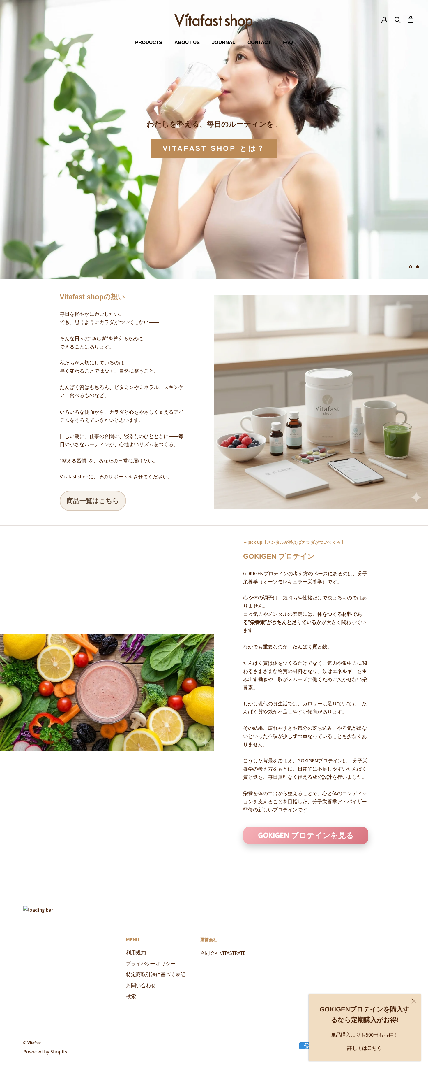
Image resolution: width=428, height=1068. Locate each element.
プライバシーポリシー (151, 964)
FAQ (288, 42)
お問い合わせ (141, 985)
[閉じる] (413, 1001)
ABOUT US (187, 42)
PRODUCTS (148, 42)
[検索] (398, 19)
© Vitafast (32, 1043)
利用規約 (136, 952)
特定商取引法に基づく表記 (155, 974)
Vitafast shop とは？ (214, 148)
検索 (131, 996)
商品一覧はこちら (93, 500)
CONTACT (259, 42)
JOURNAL (223, 42)
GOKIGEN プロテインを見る (306, 835)
